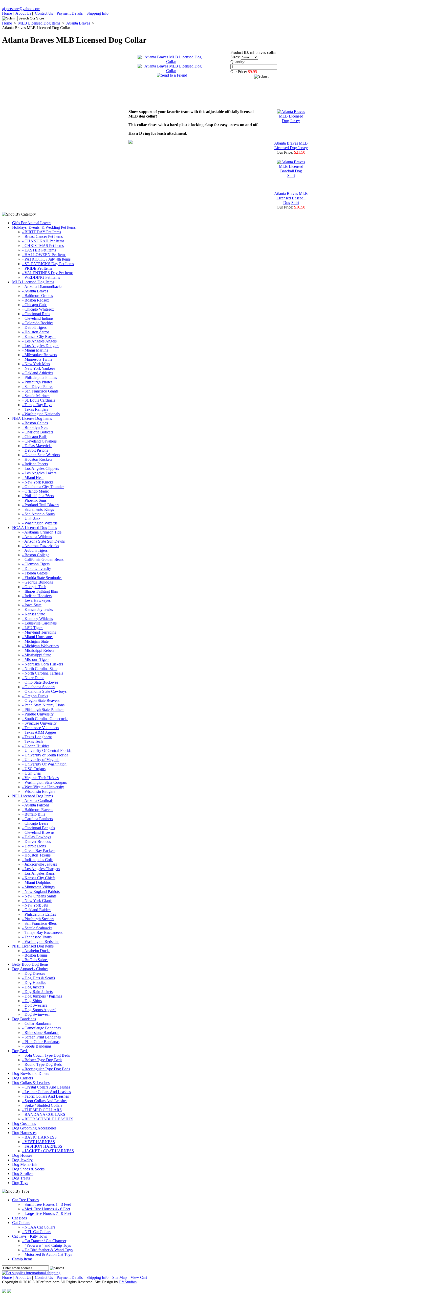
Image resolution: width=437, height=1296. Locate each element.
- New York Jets (35, 905)
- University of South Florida (45, 755)
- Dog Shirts (32, 1001)
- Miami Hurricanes (37, 637)
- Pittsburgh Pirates (37, 382)
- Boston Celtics (35, 423)
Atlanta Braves (78, 23)
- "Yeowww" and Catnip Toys (46, 1245)
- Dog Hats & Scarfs (38, 978)
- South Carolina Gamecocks (45, 718)
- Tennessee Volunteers (40, 728)
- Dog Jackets (33, 987)
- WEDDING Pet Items (41, 277)
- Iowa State (31, 605)
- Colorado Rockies (37, 323)
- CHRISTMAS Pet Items (43, 245)
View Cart (138, 1277)
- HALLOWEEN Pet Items (44, 254)
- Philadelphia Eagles (39, 914)
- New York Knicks (37, 482)
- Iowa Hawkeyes (36, 600)
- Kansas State (33, 614)
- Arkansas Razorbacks (40, 546)
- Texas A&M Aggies (39, 732)
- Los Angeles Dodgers (40, 345)
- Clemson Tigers (36, 564)
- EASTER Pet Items (39, 250)
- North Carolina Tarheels (42, 673)
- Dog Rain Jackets (37, 991)
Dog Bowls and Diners (30, 1073)
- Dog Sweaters (34, 1005)
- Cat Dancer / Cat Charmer (44, 1241)
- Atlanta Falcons (35, 805)
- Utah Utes (31, 773)
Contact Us (44, 13)
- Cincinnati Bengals (38, 828)
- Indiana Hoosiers (37, 596)
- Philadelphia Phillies (39, 377)
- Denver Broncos (36, 841)
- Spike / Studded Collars (42, 1105)
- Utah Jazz (31, 518)
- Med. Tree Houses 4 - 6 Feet (46, 1209)
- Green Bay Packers (38, 850)
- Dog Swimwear (36, 1014)
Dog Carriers (22, 1078)
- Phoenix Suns (34, 500)
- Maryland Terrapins (39, 632)
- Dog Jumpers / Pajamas (42, 996)
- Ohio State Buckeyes (40, 682)
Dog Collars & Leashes (31, 1082)
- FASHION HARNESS (42, 1146)
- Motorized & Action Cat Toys (47, 1254)
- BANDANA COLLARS (43, 1114)
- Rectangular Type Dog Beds (46, 1069)
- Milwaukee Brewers (39, 355)
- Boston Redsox (35, 300)
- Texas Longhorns (37, 737)
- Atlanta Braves (35, 291)
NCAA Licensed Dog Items (34, 527)
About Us (23, 13)
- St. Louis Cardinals (38, 400)
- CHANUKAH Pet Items (43, 241)
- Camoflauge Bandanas (41, 1028)
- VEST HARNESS (38, 1142)
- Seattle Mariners (36, 396)
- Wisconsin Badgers (38, 791)
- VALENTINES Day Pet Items (47, 273)
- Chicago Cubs (34, 305)
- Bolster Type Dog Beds (42, 1060)
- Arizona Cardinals (37, 800)
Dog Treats (21, 1178)
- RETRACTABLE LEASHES (47, 1119)
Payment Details (70, 13)
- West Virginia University (43, 787)
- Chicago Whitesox (38, 309)
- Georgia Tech (34, 587)
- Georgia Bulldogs (37, 582)
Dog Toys (20, 1183)
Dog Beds (20, 1051)
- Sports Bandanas (36, 1046)
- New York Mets (36, 364)
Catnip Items (22, 1259)
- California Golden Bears (42, 559)
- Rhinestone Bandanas (40, 1032)
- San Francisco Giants (40, 391)
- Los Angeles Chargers (41, 869)
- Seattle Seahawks (37, 928)
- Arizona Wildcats (37, 537)
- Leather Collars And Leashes (46, 1092)
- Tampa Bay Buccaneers (42, 932)
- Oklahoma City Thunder (43, 486)
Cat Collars (21, 1222)
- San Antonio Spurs (38, 514)
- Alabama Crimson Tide (41, 532)
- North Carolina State (39, 668)
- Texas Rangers (35, 409)
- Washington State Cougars (44, 782)
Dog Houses (22, 1155)
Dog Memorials (24, 1164)
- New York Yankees (38, 368)
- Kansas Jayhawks (37, 609)
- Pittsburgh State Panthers (43, 709)
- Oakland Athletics (37, 373)
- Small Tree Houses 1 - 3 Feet (46, 1204)
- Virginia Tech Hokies (40, 778)
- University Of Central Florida (47, 750)
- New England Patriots (41, 891)
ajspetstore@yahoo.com (21, 9)
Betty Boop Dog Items (30, 964)
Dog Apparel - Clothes (30, 969)
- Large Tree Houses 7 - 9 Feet (46, 1213)
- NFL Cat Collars (36, 1232)
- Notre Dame (33, 678)
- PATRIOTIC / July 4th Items (46, 259)
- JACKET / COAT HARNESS (48, 1151)
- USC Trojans (34, 769)
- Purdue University (38, 714)
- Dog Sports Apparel (39, 1010)
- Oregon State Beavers (40, 700)
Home (7, 13)
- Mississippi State (36, 655)
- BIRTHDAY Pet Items (41, 232)
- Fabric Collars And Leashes (45, 1096)
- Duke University (36, 568)
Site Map (119, 1277)
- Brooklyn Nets (35, 427)
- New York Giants (37, 900)
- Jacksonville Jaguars (39, 864)
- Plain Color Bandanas (40, 1041)
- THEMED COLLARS (42, 1110)
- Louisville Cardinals (39, 623)
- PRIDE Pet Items (37, 268)
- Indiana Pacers (35, 464)
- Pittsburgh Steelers (38, 919)
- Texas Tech (32, 741)
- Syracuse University (39, 723)
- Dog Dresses (33, 973)
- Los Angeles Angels (39, 341)
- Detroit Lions (34, 846)
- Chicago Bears (35, 823)
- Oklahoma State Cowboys (44, 691)
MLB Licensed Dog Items (39, 23)
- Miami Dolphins (36, 882)
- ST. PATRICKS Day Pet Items (48, 264)
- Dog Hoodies (34, 982)
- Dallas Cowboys (36, 837)
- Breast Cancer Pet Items (42, 236)
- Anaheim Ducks (36, 950)
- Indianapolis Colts (37, 860)
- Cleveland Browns (38, 832)
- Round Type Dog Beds (42, 1064)
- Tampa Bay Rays (37, 405)
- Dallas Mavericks (37, 446)
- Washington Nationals (41, 414)
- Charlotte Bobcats (37, 432)
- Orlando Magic (35, 491)
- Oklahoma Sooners (38, 687)
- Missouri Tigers (35, 659)
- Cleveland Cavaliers (39, 441)
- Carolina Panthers (37, 819)
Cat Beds (19, 1218)
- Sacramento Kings (38, 509)
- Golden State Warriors (41, 455)
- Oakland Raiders (36, 910)
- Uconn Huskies (35, 746)
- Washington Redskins (40, 941)
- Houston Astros (35, 332)
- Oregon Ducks (35, 696)
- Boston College (35, 555)
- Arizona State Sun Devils (43, 541)
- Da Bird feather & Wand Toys (47, 1250)
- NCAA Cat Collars (38, 1227)
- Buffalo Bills (33, 814)
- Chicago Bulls (34, 436)
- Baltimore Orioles (37, 295)
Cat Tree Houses (25, 1200)
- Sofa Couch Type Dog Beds (46, 1055)
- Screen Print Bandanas (41, 1037)
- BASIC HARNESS (39, 1137)
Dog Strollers (22, 1173)
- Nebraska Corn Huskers (42, 664)
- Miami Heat (32, 477)
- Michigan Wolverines (40, 646)
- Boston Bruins (35, 955)
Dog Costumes (24, 1123)
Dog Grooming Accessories (34, 1128)
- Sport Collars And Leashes (44, 1101)
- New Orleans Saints (39, 896)
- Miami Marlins (35, 350)
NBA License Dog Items (32, 418)
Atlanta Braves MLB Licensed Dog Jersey (291, 145)
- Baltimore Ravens (37, 809)
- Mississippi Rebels (38, 650)
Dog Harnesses (24, 1132)
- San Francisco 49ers (39, 923)
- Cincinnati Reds (36, 314)
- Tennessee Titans (37, 937)
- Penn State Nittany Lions (43, 705)
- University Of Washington (44, 764)
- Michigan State (35, 641)
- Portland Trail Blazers (40, 505)
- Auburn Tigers (35, 550)
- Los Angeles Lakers (39, 473)
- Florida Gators (35, 573)
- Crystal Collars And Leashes (46, 1087)
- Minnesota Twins (37, 359)
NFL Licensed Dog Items (32, 796)
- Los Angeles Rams (38, 873)
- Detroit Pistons (35, 450)
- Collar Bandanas (36, 1023)
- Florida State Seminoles (42, 577)
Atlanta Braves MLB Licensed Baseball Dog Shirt (291, 198)
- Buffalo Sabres (35, 960)
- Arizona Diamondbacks (42, 286)
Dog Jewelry (22, 1160)
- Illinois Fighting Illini (40, 591)
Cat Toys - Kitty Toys (29, 1236)
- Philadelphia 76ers (38, 496)
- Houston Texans (36, 855)
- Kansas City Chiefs (38, 878)
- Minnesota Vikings (38, 887)
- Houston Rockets (37, 459)
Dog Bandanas (24, 1019)
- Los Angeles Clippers (40, 468)
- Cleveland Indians (37, 318)
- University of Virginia (40, 759)
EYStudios (128, 1282)
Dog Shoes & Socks (28, 1169)
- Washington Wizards (39, 523)
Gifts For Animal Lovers (31, 223)
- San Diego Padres (37, 386)
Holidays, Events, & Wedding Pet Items (44, 227)
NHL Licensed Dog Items (33, 946)
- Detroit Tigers (34, 327)
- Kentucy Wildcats (37, 618)
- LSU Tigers (32, 628)
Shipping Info (97, 13)
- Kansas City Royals (39, 336)
